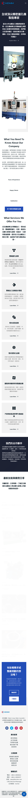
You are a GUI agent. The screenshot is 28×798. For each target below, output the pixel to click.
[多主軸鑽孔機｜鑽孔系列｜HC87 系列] (14, 570)
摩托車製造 (14, 738)
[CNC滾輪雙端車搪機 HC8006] (14, 536)
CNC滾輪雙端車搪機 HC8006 (11, 551)
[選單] (25, 3)
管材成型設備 (14, 761)
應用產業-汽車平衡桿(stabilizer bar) (13, 505)
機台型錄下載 (14, 744)
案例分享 (14, 765)
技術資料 (14, 747)
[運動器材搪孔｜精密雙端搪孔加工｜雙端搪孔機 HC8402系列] (14, 639)
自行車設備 (14, 740)
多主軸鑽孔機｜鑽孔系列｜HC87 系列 (13, 585)
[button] (14, 65)
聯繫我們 (14, 763)
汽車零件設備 (14, 742)
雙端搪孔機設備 (14, 756)
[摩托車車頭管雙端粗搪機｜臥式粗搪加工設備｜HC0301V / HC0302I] (14, 604)
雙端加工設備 (14, 759)
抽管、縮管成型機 (7, 518)
